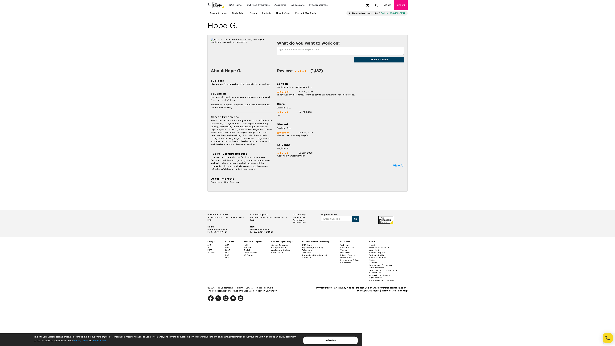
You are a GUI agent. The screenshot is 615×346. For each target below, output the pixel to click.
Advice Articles (347, 247)
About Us (306, 257)
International (299, 217)
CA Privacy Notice (344, 288)
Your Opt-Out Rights (368, 290)
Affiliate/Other (299, 222)
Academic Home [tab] (218, 13)
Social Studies (250, 252)
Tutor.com (307, 250)
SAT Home (235, 5)
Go (355, 219)
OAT (227, 257)
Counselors (345, 263)
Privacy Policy (80, 340)
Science (247, 247)
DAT (227, 255)
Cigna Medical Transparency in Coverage (381, 279)
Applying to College (280, 250)
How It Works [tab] (283, 13)
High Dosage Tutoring (312, 247)
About (372, 245)
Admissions (297, 5)
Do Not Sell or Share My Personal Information (381, 288)
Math (246, 245)
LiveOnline (345, 252)
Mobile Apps (346, 257)
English (247, 250)
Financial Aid (277, 252)
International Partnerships (381, 265)
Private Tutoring (347, 255)
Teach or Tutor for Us (379, 247)
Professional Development (314, 255)
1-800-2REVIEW (225, 217)
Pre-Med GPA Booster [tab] (306, 13)
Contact (373, 263)
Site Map (403, 290)
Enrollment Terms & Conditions (383, 270)
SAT (209, 245)
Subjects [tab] (266, 13)
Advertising (298, 220)
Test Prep (306, 252)
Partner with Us (376, 255)
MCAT (228, 252)
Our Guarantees (376, 268)
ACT (209, 247)
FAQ (209, 220)
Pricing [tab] (253, 13)
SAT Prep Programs (258, 5)
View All (398, 165)
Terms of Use (99, 340)
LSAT (227, 250)
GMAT (228, 247)
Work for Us (375, 250)
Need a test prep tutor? (378, 13)
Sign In (387, 5)
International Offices (349, 260)
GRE (227, 245)
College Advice (278, 247)
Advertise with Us (377, 257)
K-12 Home (307, 245)
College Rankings (279, 245)
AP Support (249, 255)
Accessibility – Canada (379, 275)
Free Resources (318, 5)
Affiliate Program (377, 252)
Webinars (344, 245)
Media (372, 260)
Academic (280, 5)
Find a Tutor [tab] (238, 13)
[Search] (376, 5)
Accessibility (375, 273)
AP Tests (211, 252)
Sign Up (401, 5)
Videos (343, 250)
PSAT (209, 250)
